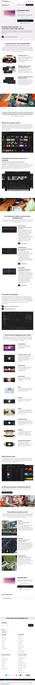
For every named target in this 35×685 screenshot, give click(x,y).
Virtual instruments (5, 658)
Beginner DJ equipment (22, 663)
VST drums (3, 667)
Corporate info (4, 638)
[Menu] (32, 1)
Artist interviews (20, 658)
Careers (3, 643)
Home (2, 3)
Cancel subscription (21, 645)
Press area (3, 645)
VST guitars (3, 665)
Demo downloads (21, 650)
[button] (9, 347)
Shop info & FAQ (20, 640)
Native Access (20, 643)
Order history (20, 638)
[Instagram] (3, 632)
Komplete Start (5, 5)
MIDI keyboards (4, 660)
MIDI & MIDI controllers (21, 665)
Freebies (5, 3)
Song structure (20, 670)
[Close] (34, 682)
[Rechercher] (27, 1)
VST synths (3, 663)
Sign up (30, 625)
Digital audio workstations (22, 667)
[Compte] (28, 1)
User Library (20, 648)
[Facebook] (2, 632)
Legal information (4, 648)
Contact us (3, 640)
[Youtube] (5, 632)
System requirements (7, 598)
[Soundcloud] (6, 632)
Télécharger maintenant (7, 492)
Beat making (20, 660)
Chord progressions (21, 672)
